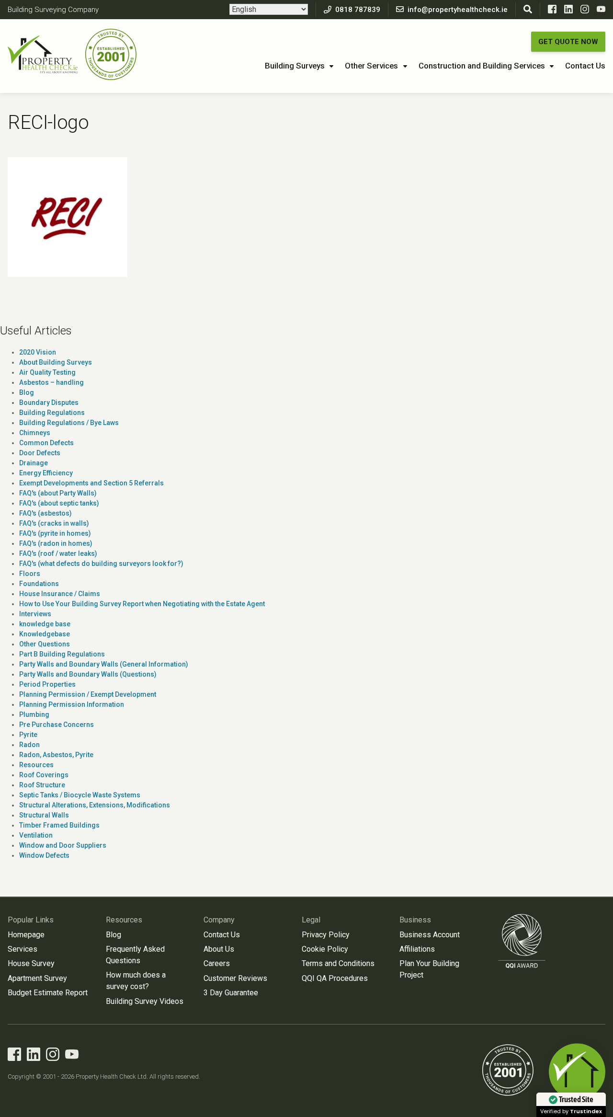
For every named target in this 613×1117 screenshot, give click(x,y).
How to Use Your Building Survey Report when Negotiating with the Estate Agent (142, 604)
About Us (219, 949)
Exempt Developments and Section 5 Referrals (91, 483)
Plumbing (34, 714)
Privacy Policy (326, 934)
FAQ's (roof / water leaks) (58, 553)
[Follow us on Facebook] (552, 11)
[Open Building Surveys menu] (331, 66)
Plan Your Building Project (429, 969)
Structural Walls (44, 815)
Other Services (371, 65)
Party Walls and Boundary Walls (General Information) (103, 664)
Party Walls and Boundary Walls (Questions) (88, 674)
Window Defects (44, 855)
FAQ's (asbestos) (45, 513)
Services (22, 949)
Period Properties (47, 684)
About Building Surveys (55, 362)
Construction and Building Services (482, 65)
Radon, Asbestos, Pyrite (56, 755)
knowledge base (44, 624)
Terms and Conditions (338, 963)
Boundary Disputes (49, 402)
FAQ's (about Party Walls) (58, 493)
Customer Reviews (235, 978)
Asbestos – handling (51, 382)
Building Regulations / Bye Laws (69, 422)
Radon (29, 745)
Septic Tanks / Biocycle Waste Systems (79, 795)
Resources (36, 765)
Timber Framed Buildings (59, 825)
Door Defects (39, 453)
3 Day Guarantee (231, 992)
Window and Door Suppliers (62, 845)
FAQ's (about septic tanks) (59, 503)
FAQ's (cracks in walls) (54, 523)
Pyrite (28, 734)
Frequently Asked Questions (135, 954)
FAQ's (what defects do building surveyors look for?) (101, 563)
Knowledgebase (44, 634)
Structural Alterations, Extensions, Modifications (94, 805)
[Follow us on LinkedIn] (568, 11)
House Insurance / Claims (59, 594)
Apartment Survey (37, 978)
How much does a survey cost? (136, 980)
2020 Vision (37, 352)
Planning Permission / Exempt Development (87, 694)
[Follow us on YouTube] (601, 11)
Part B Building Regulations (62, 654)
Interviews (35, 614)
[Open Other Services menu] (405, 66)
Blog (26, 392)
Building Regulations (52, 412)
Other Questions (44, 644)
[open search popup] (527, 9)
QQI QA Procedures (335, 978)
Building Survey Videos (144, 1001)
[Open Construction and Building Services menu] (552, 66)
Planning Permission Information (71, 704)
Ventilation (36, 835)
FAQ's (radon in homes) (55, 543)
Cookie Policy (325, 949)
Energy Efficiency (46, 473)
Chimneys (34, 433)
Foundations (39, 583)
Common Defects (46, 443)
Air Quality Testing (47, 372)
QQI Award (522, 941)
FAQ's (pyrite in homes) (55, 533)
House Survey (31, 963)
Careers (217, 963)
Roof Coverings (43, 775)
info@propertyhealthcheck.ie (458, 9)
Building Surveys (295, 65)
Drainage (33, 463)
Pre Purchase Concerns (56, 724)
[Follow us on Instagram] (584, 11)
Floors (29, 573)
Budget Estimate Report (48, 992)
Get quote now (568, 41)
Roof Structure (42, 785)
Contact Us (585, 65)
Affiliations (417, 949)
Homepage (26, 934)
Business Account (429, 934)
